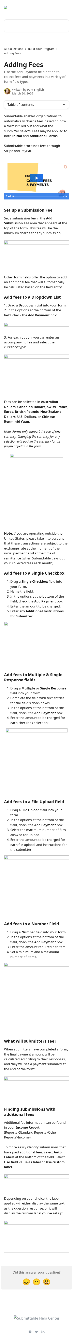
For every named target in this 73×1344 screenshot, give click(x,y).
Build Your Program (41, 49)
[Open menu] (65, 7)
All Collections (13, 49)
